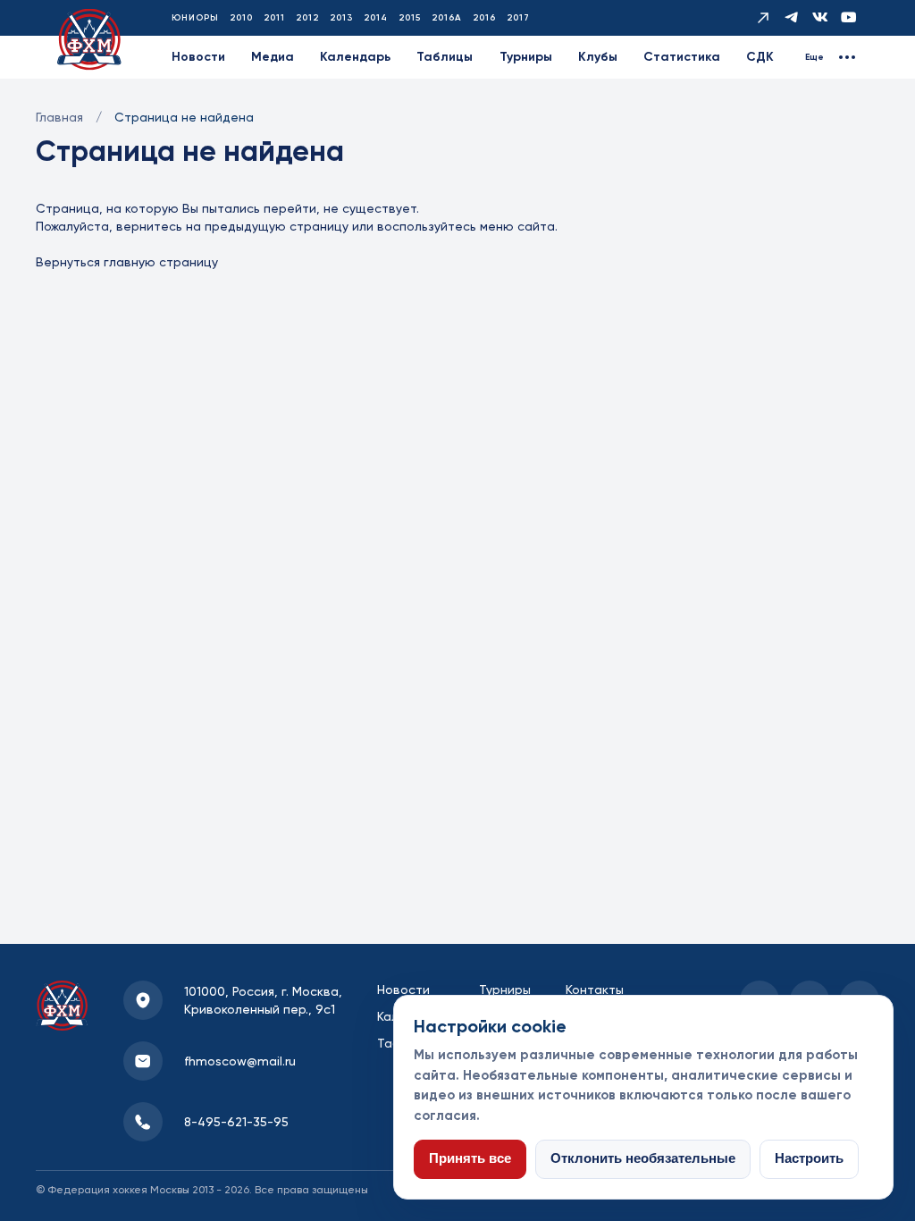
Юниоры (195, 18)
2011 (274, 18)
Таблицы (444, 56)
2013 (341, 18)
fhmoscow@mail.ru (240, 1061)
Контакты (595, 989)
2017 (518, 18)
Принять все (470, 1158)
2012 (307, 18)
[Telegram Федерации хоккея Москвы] (792, 18)
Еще (814, 57)
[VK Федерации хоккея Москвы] (820, 18)
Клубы (597, 56)
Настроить (809, 1158)
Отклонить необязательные (642, 1158)
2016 (484, 18)
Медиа (272, 56)
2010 (241, 18)
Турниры (525, 56)
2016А (447, 18)
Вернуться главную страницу (127, 262)
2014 (376, 18)
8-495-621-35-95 (236, 1122)
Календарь (355, 56)
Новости (198, 56)
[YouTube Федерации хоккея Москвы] (849, 18)
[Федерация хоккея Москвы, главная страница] (89, 40)
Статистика (681, 56)
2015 (410, 18)
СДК (760, 56)
